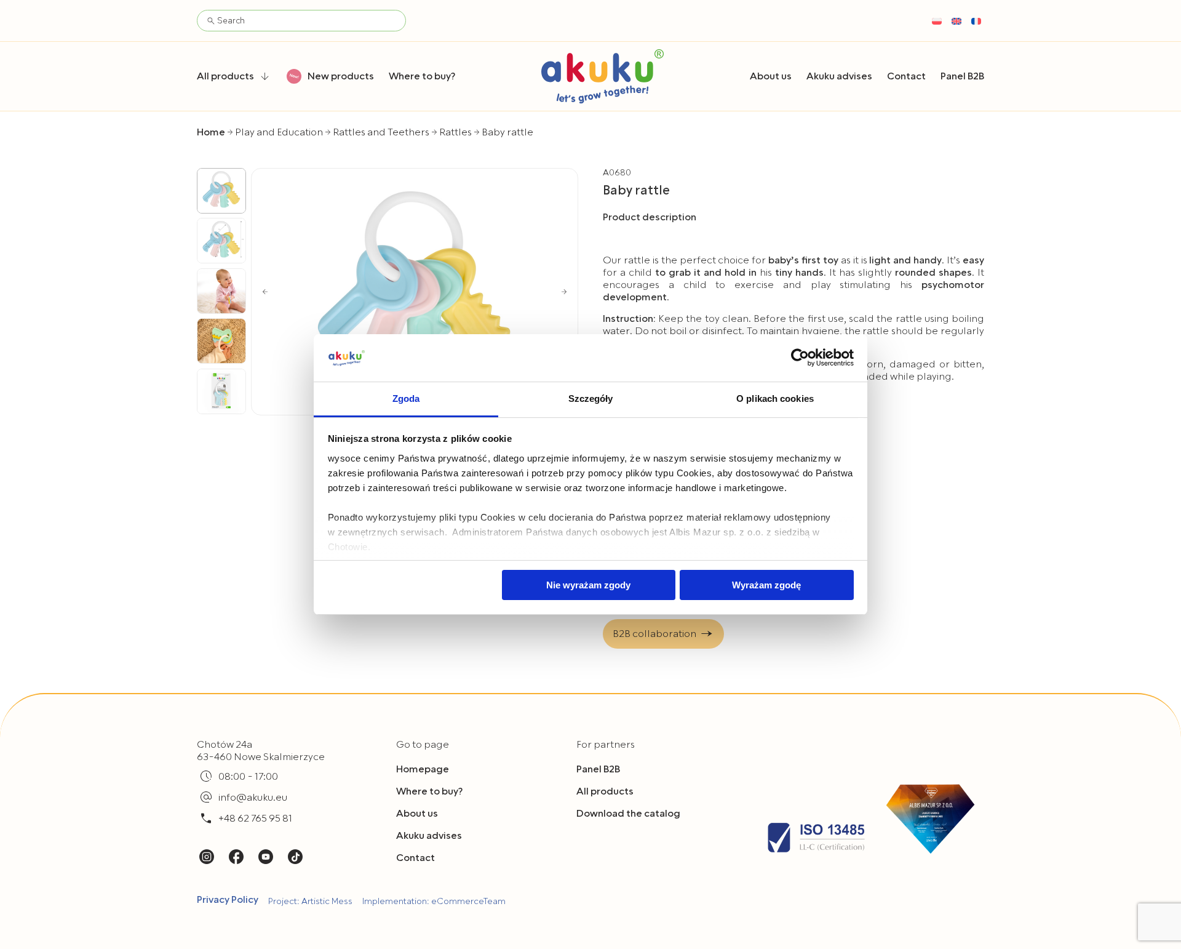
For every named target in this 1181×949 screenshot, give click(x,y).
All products (605, 791)
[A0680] (415, 292)
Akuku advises (429, 836)
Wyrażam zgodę (766, 585)
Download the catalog (628, 813)
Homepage (422, 769)
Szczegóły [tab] (590, 398)
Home (211, 132)
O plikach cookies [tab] (775, 398)
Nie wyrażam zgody (588, 585)
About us (417, 813)
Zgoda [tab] (406, 398)
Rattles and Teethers (381, 132)
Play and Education (279, 132)
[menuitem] (936, 21)
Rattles (455, 132)
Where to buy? (429, 791)
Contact (415, 858)
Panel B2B (598, 769)
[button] (265, 291)
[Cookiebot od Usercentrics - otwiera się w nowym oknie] (800, 357)
